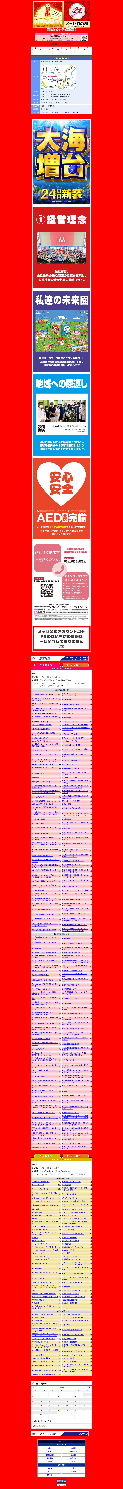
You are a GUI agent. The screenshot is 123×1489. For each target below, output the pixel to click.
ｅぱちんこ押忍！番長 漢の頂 (42, 804)
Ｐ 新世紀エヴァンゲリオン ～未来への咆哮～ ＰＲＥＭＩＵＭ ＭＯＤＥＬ (45, 814)
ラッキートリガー (57, 683)
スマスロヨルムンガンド (70, 1294)
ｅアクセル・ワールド (69, 734)
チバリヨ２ (35, 1303)
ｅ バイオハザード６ (69, 741)
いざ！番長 (66, 1253)
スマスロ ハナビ (38, 1212)
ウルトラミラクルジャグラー (72, 1256)
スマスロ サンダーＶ (39, 1229)
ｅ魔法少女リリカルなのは (41, 782)
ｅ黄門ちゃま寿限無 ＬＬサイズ (43, 881)
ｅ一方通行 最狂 (38, 823)
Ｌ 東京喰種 (66, 1185)
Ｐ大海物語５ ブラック (70, 768)
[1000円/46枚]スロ (48, 1171)
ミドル (68, 683)
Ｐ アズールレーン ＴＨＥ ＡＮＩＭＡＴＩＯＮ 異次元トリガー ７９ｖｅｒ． (45, 1060)
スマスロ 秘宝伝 (38, 1300)
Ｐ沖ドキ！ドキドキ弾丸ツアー (73, 1028)
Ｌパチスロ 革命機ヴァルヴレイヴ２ (45, 1226)
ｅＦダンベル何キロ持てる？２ (73, 1013)
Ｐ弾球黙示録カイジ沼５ (70, 1113)
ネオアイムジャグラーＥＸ (71, 1182)
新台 (43, 677)
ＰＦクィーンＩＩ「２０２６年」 (73, 738)
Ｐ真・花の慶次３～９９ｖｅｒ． (43, 1113)
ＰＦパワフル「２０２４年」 (72, 808)
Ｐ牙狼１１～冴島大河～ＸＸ (72, 971)
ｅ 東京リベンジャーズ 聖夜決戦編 (75, 725)
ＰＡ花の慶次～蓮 (68, 1139)
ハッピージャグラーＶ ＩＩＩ (42, 1244)
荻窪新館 (73, 1458)
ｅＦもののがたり (38, 797)
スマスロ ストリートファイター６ (74, 1218)
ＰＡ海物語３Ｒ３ (68, 938)
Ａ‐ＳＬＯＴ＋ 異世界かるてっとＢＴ (45, 1297)
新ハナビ (35, 1218)
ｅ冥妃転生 (66, 828)
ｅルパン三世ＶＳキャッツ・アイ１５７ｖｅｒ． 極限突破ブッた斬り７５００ (45, 844)
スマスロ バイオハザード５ (72, 1355)
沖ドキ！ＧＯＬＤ (38, 1278)
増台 (49, 677)
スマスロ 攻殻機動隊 (69, 1238)
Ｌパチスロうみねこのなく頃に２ (73, 1297)
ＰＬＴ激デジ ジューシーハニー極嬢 (75, 890)
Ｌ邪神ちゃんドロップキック (42, 1282)
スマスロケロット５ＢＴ (40, 1263)
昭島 (49, 1448)
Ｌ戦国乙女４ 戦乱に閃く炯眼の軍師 (75, 1320)
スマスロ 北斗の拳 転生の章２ (73, 1201)
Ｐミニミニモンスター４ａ (71, 1143)
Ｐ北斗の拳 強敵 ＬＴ (70, 985)
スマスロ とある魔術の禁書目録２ (74, 1212)
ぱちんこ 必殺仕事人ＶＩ (41, 738)
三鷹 (49, 1451)
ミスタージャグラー (38, 1241)
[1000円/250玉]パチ (48, 680)
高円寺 (49, 1461)
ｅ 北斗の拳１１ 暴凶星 (71, 745)
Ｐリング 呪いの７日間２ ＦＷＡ (44, 930)
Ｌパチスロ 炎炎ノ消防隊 (41, 1358)
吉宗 (33, 1291)
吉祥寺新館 (50, 1455)
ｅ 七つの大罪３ (38, 773)
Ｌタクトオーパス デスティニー (43, 1339)
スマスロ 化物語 (68, 1250)
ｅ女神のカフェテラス (39, 750)
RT (66, 1174)
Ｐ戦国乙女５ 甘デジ (39, 1147)
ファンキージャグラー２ (40, 1189)
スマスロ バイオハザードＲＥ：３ (44, 1247)
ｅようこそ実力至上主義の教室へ (43, 1023)
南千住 (49, 1475)
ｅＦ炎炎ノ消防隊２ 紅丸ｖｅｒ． (44, 801)
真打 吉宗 (35, 1209)
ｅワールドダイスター (69, 777)
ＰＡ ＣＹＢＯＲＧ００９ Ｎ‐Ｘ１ (44, 1143)
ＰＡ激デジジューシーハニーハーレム (45, 1118)
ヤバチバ (35, 1238)
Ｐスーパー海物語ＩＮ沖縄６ (42, 725)
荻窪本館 (50, 1458)
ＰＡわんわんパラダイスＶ (71, 952)
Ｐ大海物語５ (66, 718)
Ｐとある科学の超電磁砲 (40, 975)
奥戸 (49, 1471)
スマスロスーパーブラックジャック (74, 1291)
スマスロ (45, 1174)
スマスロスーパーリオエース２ (73, 1247)
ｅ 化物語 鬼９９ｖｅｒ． (42, 833)
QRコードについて (75, 40)
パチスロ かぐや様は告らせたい (73, 1273)
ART (72, 1174)
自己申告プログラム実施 (60, 112)
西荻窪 (73, 1455)
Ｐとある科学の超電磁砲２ (41, 909)
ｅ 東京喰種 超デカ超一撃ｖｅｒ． (45, 713)
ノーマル (54, 1174)
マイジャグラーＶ (38, 1185)
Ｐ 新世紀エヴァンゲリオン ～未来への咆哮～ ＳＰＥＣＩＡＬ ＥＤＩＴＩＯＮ (75, 1118)
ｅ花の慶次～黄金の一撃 (40, 722)
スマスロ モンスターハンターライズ (45, 1250)
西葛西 (73, 1471)
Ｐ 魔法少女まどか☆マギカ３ (42, 1096)
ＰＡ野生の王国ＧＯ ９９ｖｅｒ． (74, 925)
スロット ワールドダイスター (73, 1234)
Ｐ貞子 (64, 1091)
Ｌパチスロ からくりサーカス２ (43, 1198)
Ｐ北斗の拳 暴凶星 (38, 819)
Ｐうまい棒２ (66, 804)
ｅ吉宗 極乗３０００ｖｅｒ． (42, 856)
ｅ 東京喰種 (66, 699)
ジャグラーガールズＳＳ (70, 1241)
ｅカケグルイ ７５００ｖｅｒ (42, 741)
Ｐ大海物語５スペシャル (40, 694)
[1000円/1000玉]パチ (64, 680)
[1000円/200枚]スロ (63, 1171)
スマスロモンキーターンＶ (41, 1201)
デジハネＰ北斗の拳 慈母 (71, 801)
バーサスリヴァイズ (38, 1256)
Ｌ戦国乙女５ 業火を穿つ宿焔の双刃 (45, 1205)
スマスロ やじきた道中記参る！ (43, 1215)
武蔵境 (73, 1448)
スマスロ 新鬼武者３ (69, 1303)
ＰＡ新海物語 (66, 819)
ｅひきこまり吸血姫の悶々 (41, 729)
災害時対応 (76, 112)
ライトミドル (79, 683)
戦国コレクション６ (69, 1215)
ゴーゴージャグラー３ (69, 1198)
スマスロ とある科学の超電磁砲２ (44, 1294)
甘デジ (44, 686)
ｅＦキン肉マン (67, 713)
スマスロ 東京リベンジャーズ (42, 1365)
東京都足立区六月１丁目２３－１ (52, 61)
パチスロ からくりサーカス (72, 1282)
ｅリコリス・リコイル (69, 722)
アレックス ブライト (39, 1253)
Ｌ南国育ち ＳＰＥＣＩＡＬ (72, 1259)
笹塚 (73, 1461)
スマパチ (45, 683)
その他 (61, 686)
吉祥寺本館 (73, 1451)
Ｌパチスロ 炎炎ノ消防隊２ (72, 1226)
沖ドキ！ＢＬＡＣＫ (69, 1194)
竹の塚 (49, 1468)
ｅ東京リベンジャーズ (69, 886)
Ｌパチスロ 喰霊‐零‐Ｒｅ (40, 1182)
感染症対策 (45, 112)
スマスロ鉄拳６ (37, 1268)
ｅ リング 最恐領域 (69, 760)
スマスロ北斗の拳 (68, 1229)
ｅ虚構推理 (35, 777)
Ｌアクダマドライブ (69, 1339)
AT (61, 1174)
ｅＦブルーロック (68, 764)
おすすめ (57, 677)
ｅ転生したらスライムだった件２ (43, 764)
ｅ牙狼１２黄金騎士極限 (70, 704)
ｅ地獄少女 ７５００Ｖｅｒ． (73, 861)
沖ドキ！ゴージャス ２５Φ (72, 1209)
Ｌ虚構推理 (66, 1287)
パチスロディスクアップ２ (41, 1259)
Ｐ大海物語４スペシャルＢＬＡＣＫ (44, 952)
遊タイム (52, 686)
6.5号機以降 (81, 1174)
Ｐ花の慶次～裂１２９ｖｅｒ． (73, 899)
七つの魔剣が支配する (69, 1300)
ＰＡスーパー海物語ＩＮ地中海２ (43, 914)
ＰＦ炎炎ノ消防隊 (38, 890)
